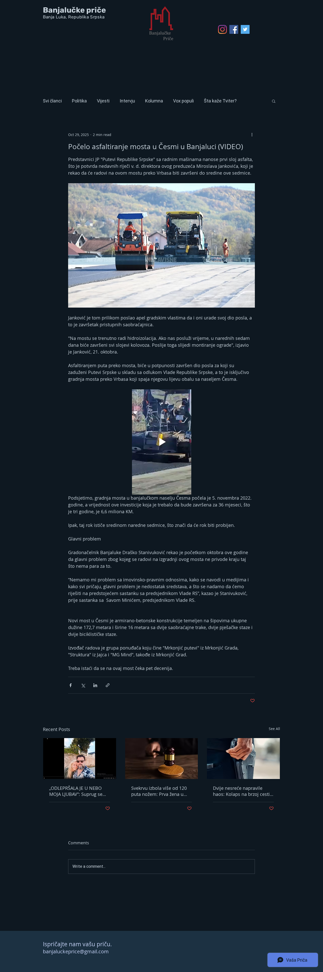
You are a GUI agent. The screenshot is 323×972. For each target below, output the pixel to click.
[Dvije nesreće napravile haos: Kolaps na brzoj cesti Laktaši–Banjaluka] (243, 758)
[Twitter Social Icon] (245, 29)
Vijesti (103, 100)
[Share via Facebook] (70, 685)
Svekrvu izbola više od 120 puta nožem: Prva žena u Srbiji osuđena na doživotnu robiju (161, 791)
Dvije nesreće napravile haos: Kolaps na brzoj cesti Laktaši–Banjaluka (241, 791)
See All (274, 728)
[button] (273, 101)
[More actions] (252, 134)
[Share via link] (107, 685)
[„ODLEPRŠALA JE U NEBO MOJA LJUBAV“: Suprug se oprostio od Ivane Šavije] (79, 758)
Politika (79, 100)
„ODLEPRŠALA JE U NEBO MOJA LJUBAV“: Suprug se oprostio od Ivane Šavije (75, 791)
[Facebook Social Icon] (233, 29)
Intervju (127, 100)
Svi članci (52, 100)
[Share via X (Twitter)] (82, 685)
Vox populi (183, 100)
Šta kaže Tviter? (220, 100)
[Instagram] (222, 29)
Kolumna (154, 100)
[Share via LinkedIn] (95, 685)
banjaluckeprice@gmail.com (76, 951)
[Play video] (161, 441)
